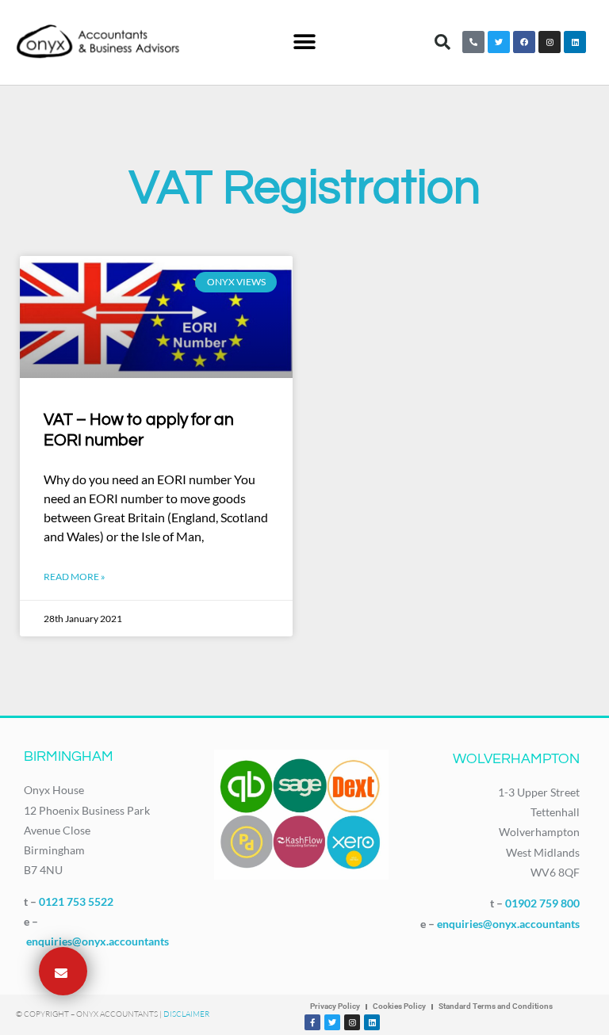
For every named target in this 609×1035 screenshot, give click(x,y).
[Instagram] (549, 42)
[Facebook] (524, 42)
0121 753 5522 (76, 901)
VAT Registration (305, 188)
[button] (304, 42)
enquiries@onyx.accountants (97, 941)
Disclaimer (186, 1014)
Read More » (74, 576)
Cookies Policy (399, 1006)
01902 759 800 (542, 903)
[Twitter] (499, 42)
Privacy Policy (335, 1006)
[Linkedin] (575, 42)
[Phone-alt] (473, 42)
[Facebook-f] (312, 1022)
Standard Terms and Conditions (496, 1006)
